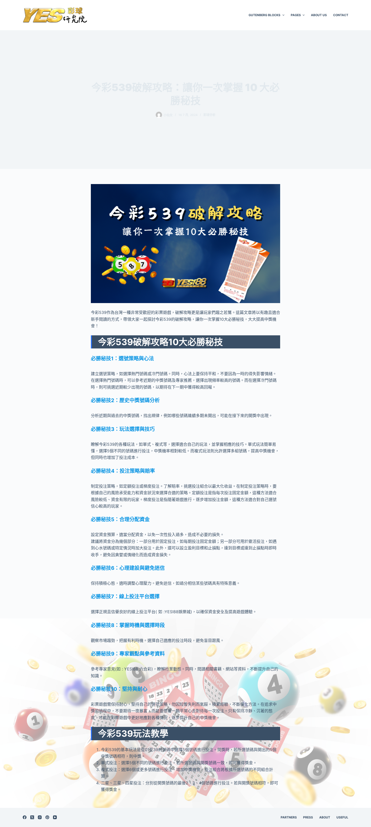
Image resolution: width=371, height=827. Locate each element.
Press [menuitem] (308, 817)
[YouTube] (55, 817)
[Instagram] (40, 817)
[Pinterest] (47, 817)
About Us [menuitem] (319, 15)
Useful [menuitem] (342, 817)
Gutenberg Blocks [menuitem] (264, 15)
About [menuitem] (324, 817)
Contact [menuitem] (340, 15)
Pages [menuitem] (296, 15)
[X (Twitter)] (32, 817)
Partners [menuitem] (289, 817)
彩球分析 (209, 115)
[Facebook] (24, 817)
